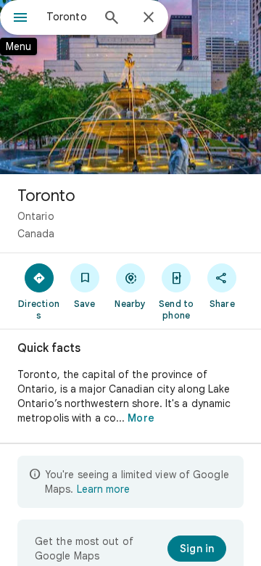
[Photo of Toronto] (130, 87)
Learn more (103, 489)
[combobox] (68, 16)
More (141, 417)
